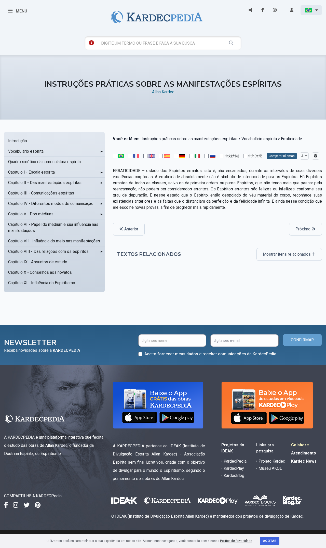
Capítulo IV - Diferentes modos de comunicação (50, 203)
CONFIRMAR (302, 339)
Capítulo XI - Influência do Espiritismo (41, 282)
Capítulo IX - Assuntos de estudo (37, 261)
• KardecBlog (232, 475)
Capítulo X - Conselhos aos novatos (40, 272)
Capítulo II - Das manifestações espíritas (45, 182)
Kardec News (304, 461)
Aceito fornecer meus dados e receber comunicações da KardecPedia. (210, 353)
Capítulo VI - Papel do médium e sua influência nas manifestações (53, 227)
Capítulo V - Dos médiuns (30, 214)
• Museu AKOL (269, 468)
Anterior (130, 229)
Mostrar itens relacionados (287, 254)
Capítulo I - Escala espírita (31, 172)
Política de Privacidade (236, 541)
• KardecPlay (232, 468)
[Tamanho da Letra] (304, 156)
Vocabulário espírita (26, 151)
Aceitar (269, 541)
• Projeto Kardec (270, 461)
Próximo (303, 229)
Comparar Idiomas (282, 156)
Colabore (300, 444)
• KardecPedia (234, 461)
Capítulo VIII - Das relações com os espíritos (48, 251)
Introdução (17, 140)
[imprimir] (315, 156)
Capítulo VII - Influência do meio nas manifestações (54, 241)
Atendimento (303, 453)
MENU (21, 11)
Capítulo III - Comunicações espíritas (41, 193)
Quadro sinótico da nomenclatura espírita (44, 161)
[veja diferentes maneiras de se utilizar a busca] (91, 42)
